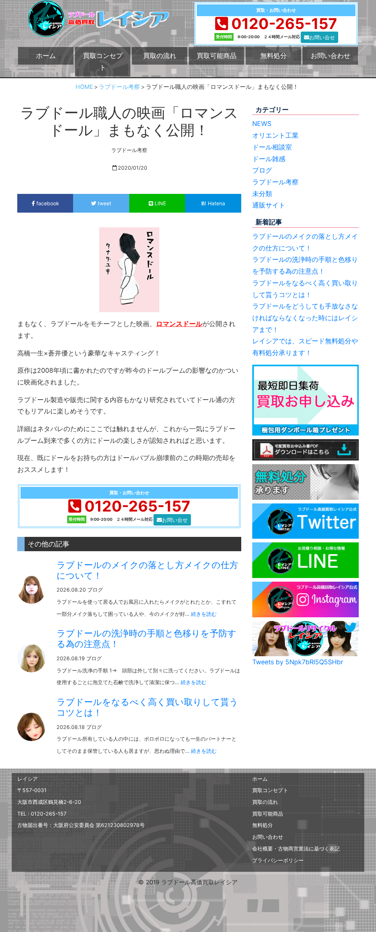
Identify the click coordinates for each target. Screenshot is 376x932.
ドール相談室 (272, 147)
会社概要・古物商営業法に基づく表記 (296, 848)
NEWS (261, 123)
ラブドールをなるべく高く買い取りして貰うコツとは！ (147, 707)
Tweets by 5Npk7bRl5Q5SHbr (297, 662)
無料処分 (273, 55)
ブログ (262, 170)
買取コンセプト (103, 61)
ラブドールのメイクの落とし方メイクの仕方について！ (147, 570)
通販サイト (268, 205)
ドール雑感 (268, 159)
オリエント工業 (275, 135)
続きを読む (204, 614)
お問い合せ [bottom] (322, 37)
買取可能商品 (216, 55)
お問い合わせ (330, 55)
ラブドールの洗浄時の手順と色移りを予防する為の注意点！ (146, 638)
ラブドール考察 (275, 182)
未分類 (262, 194)
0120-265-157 (284, 24)
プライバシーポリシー (278, 860)
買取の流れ (159, 55)
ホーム (46, 55)
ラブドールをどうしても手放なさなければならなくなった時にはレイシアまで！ (305, 317)
